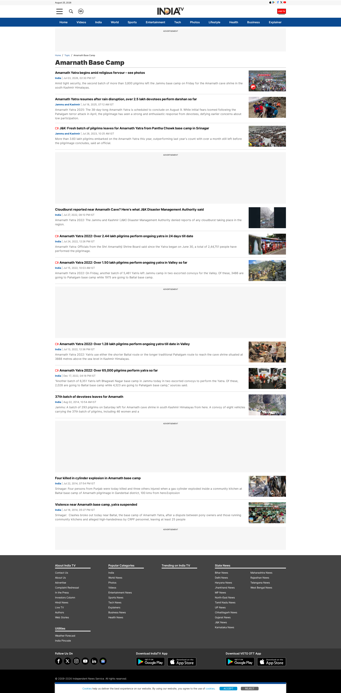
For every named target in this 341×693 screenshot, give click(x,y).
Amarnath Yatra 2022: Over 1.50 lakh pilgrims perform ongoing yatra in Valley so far (123, 262)
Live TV (59, 607)
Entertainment (155, 22)
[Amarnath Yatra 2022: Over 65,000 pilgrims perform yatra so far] (267, 378)
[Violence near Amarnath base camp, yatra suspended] (267, 512)
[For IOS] (271, 662)
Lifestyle (214, 22)
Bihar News (221, 572)
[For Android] (240, 662)
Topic (67, 55)
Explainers (114, 607)
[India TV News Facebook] (278, 2)
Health (233, 22)
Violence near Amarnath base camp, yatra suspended (96, 504)
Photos (195, 22)
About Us (60, 577)
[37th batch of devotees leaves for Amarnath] (267, 404)
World (115, 22)
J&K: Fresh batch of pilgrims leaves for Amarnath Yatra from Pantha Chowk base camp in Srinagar (134, 128)
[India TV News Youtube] (284, 2)
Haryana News (223, 582)
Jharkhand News (225, 587)
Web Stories (62, 617)
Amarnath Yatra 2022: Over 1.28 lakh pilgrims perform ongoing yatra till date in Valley (124, 344)
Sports (132, 22)
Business (253, 22)
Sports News (115, 597)
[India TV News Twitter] (281, 2)
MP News (220, 592)
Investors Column (65, 597)
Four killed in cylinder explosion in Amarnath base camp (98, 478)
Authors (59, 612)
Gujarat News (223, 617)
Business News (117, 612)
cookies (210, 688)
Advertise (60, 582)
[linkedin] (94, 661)
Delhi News (221, 577)
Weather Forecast (65, 635)
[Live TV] (281, 11)
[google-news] (103, 661)
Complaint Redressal (67, 587)
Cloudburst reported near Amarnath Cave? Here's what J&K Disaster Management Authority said (129, 209)
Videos (81, 22)
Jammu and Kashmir (67, 104)
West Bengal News (261, 587)
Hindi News (61, 602)
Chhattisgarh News (226, 612)
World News (115, 577)
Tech (177, 22)
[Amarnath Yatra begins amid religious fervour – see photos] (267, 80)
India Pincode (63, 640)
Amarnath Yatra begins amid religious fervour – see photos (100, 73)
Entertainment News (120, 592)
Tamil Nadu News (225, 602)
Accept (228, 688)
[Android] (273, 2)
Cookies (87, 688)
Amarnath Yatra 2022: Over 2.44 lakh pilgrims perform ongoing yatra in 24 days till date (126, 236)
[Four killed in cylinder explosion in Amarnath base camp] (267, 486)
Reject (249, 688)
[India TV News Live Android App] (150, 662)
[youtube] (85, 661)
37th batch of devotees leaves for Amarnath (89, 396)
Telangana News (260, 582)
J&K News (221, 622)
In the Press (62, 592)
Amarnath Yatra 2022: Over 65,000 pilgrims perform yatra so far (108, 370)
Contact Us (61, 572)
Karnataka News (224, 627)
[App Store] (181, 662)
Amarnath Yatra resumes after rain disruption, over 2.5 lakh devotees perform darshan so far (126, 99)
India (98, 22)
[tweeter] (67, 661)
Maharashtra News (261, 572)
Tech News (114, 602)
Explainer (275, 22)
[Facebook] (58, 661)
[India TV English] (170, 11)
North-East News (225, 597)
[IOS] (270, 2)
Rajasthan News (259, 577)
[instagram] (76, 661)
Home (63, 22)
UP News (220, 607)
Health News (115, 617)
